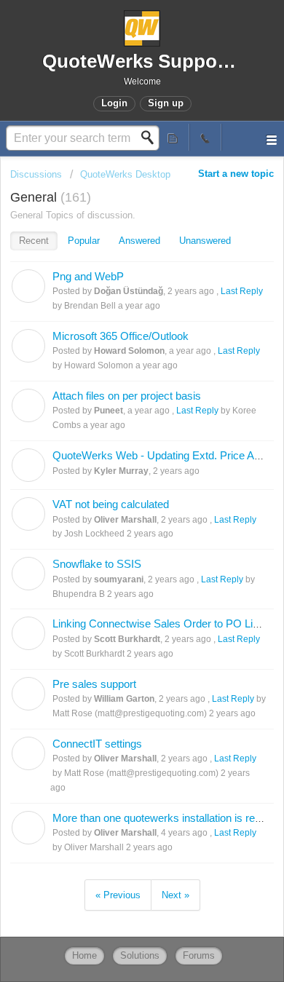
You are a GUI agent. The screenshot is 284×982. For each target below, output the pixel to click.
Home (84, 955)
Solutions (139, 955)
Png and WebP (88, 276)
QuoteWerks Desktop (125, 174)
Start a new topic (236, 173)
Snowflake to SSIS (96, 564)
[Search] (151, 137)
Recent (34, 240)
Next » (175, 895)
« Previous (118, 895)
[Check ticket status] (173, 137)
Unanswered (205, 240)
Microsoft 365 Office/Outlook (120, 336)
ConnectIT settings (97, 743)
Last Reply (242, 291)
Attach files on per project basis (126, 395)
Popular (84, 240)
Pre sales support (94, 684)
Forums (199, 955)
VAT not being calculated (110, 504)
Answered (139, 240)
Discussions (36, 174)
